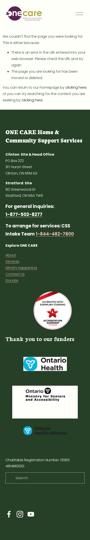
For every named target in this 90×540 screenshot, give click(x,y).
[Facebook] (8, 514)
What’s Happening (21, 267)
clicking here (75, 87)
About (10, 255)
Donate (11, 280)
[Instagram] (19, 514)
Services (12, 261)
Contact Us (15, 274)
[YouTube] (30, 514)
